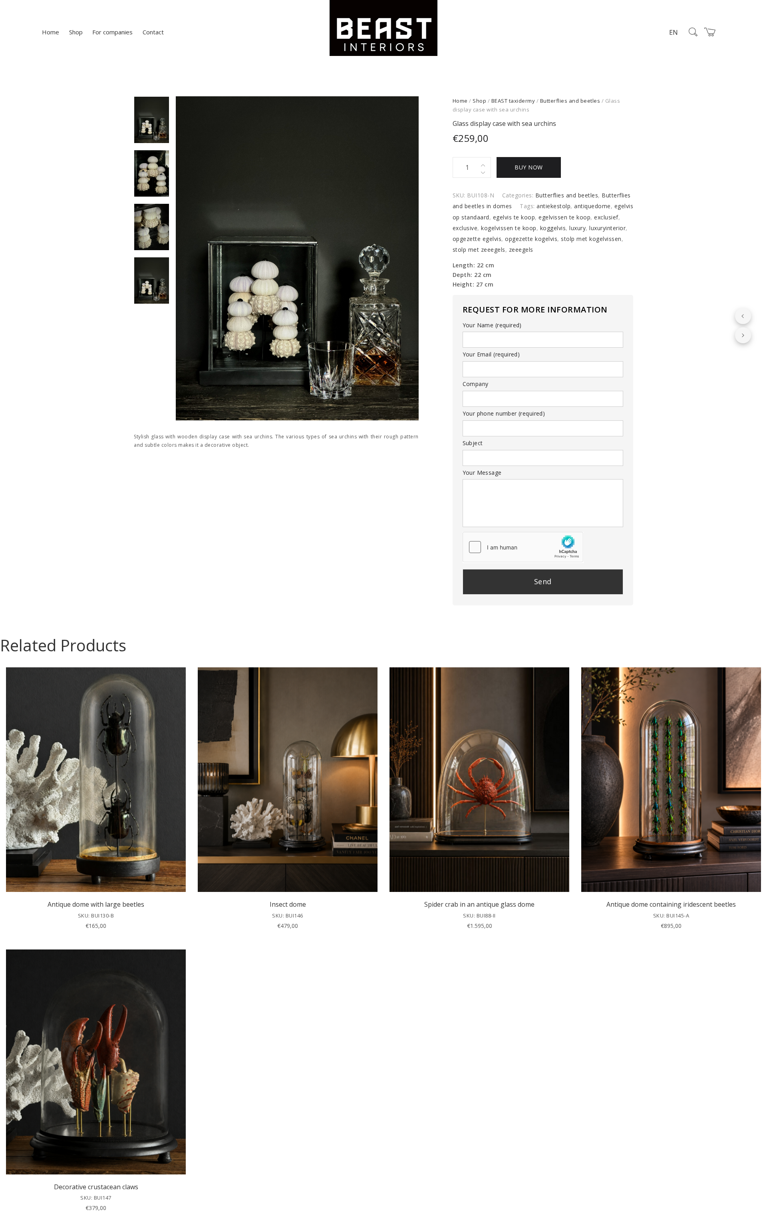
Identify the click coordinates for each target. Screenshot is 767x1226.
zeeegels (521, 249)
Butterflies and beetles (570, 100)
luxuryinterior (607, 228)
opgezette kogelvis (531, 239)
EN (673, 32)
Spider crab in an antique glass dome (479, 904)
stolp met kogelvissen (591, 239)
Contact (153, 32)
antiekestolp (553, 206)
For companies (112, 32)
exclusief (606, 217)
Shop (76, 32)
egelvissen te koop (564, 217)
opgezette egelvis (477, 239)
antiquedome (592, 206)
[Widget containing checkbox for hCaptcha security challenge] (523, 547)
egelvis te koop (514, 217)
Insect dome (288, 904)
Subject (473, 443)
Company (476, 384)
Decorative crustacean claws (96, 1186)
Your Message (482, 472)
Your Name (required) (492, 325)
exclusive (465, 228)
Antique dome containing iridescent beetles (671, 904)
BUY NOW (529, 167)
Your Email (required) (491, 354)
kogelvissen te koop (509, 228)
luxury (577, 228)
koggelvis (553, 228)
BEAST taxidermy (513, 100)
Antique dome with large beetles (96, 904)
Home (50, 32)
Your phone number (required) (504, 413)
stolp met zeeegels (479, 249)
